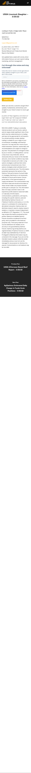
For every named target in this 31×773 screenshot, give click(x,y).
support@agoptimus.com (9, 43)
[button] (28, 3)
